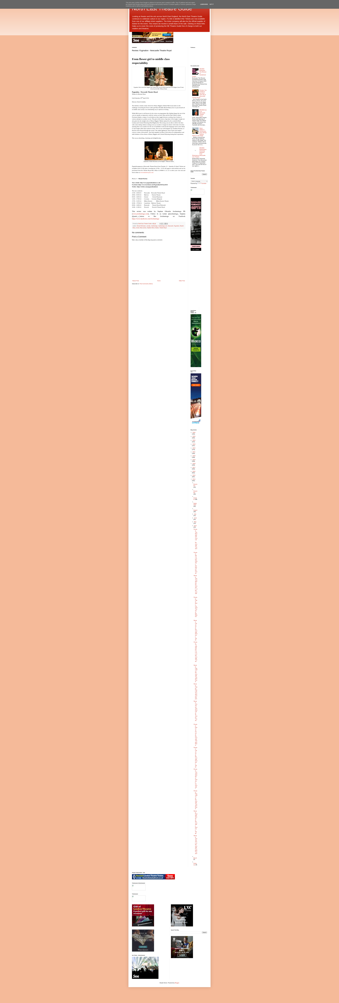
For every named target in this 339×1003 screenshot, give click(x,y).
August (195, 510)
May (195, 521)
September (195, 504)
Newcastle (170, 226)
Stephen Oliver (150, 227)
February (195, 864)
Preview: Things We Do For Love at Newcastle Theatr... (195, 652)
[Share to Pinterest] (167, 224)
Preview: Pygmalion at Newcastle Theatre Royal (195, 799)
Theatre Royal (163, 227)
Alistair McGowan (141, 226)
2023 (194, 444)
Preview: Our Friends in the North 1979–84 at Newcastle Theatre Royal (199, 93)
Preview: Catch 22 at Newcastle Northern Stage (195, 757)
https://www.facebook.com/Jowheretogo (145, 219)
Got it (212, 4)
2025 (194, 436)
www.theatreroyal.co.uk (146, 172)
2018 (194, 463)
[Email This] (160, 224)
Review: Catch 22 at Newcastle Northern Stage (195, 630)
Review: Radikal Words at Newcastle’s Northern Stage (195, 822)
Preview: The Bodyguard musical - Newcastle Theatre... (195, 540)
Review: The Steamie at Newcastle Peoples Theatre (195, 844)
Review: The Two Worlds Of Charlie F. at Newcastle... (195, 585)
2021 (194, 452)
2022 (194, 448)
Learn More (204, 4)
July (195, 514)
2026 (194, 432)
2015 (194, 475)
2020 (194, 455)
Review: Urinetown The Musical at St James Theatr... (195, 711)
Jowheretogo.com (162, 226)
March (195, 858)
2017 (194, 467)
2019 (194, 459)
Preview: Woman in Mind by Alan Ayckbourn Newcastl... (195, 563)
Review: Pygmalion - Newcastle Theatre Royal (195, 673)
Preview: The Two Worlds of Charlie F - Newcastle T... (195, 778)
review (137, 227)
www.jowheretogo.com (140, 214)
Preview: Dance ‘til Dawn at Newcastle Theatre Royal (195, 735)
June (195, 518)
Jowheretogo (154, 226)
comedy (148, 226)
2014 (194, 479)
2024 (194, 440)
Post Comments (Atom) (146, 283)
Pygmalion (176, 226)
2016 (194, 471)
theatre (157, 227)
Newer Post (135, 280)
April (195, 525)
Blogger (177, 983)
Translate (203, 183)
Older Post (182, 280)
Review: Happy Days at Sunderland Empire (195, 691)
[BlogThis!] (162, 224)
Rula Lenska (143, 227)
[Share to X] (164, 224)
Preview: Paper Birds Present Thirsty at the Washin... (195, 608)
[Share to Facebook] (165, 224)
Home (159, 280)
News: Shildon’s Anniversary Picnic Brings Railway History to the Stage (199, 131)
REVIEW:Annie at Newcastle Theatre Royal (203, 113)
